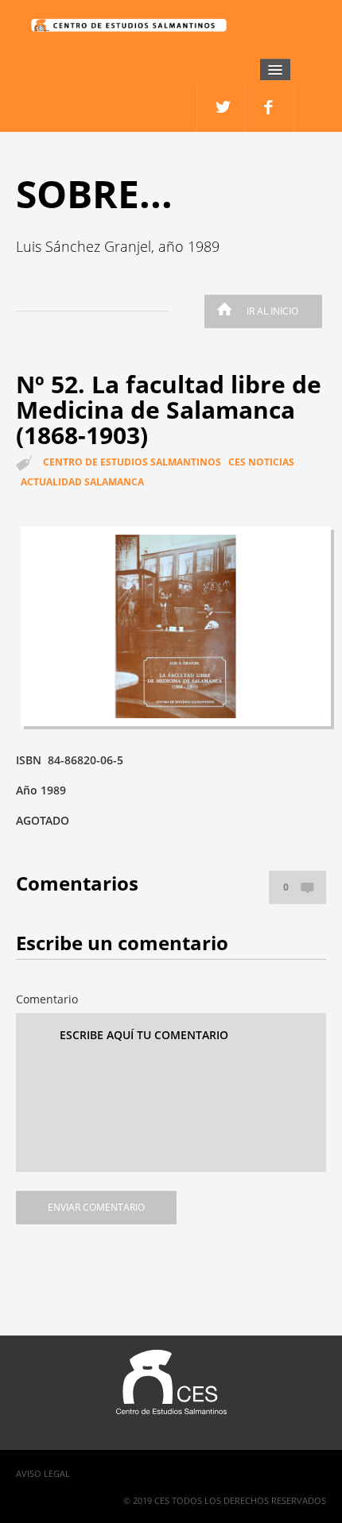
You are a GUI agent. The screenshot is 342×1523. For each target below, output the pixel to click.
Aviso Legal (43, 1473)
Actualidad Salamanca (82, 482)
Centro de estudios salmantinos (132, 462)
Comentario (47, 999)
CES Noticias (261, 462)
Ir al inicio (272, 311)
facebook (221, 108)
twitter (270, 108)
